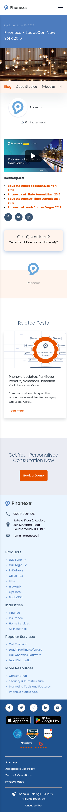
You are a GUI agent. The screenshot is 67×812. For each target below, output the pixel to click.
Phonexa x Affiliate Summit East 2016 (34, 194)
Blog (7, 87)
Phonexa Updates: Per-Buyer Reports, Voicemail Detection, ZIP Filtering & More (32, 381)
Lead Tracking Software (25, 650)
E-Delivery (16, 570)
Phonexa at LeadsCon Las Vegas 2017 (34, 207)
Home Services (19, 623)
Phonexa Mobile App (23, 692)
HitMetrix (15, 587)
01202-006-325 (24, 514)
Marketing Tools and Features (30, 686)
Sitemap (11, 762)
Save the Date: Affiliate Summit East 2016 (34, 201)
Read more (16, 411)
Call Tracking (18, 644)
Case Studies (26, 87)
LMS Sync (15, 560)
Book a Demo (33, 475)
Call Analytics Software (25, 655)
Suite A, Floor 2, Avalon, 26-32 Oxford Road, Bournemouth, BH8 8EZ (29, 524)
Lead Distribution (20, 660)
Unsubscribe (33, 805)
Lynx (12, 581)
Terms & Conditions (18, 775)
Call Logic (15, 565)
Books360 (16, 597)
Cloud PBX (16, 576)
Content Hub (18, 676)
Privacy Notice (14, 782)
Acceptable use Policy (20, 769)
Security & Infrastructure (26, 681)
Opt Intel (15, 592)
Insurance (16, 618)
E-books (48, 87)
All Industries (18, 629)
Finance (14, 613)
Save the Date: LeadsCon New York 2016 (32, 188)
